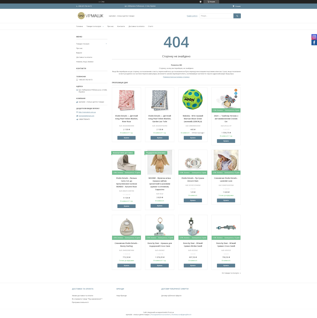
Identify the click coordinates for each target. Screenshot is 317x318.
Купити (126, 138)
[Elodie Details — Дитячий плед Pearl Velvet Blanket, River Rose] (126, 100)
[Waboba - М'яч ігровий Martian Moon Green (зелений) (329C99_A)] (192, 100)
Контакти (121, 26)
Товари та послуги (94, 26)
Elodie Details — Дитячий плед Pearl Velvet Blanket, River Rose (126, 119)
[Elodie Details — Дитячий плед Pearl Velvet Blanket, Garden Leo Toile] (159, 100)
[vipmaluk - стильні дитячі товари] (91, 20)
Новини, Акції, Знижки (84, 62)
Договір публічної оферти (171, 295)
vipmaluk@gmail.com (86, 116)
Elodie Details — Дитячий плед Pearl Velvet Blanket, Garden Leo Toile (159, 119)
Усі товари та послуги (230, 273)
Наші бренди (122, 295)
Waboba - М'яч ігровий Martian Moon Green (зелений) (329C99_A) (193, 119)
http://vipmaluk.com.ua (87, 112)
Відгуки (79, 53)
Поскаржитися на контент (160, 315)
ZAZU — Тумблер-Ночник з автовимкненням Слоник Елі (226, 119)
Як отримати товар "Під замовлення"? (87, 299)
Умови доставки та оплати (82, 295)
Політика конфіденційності (181, 315)
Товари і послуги (82, 44)
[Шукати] (237, 15)
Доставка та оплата (136, 26)
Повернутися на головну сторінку (176, 77)
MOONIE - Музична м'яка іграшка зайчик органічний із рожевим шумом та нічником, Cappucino (160, 184)
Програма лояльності (80, 302)
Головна (79, 26)
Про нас (110, 26)
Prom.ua (171, 312)
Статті (150, 26)
